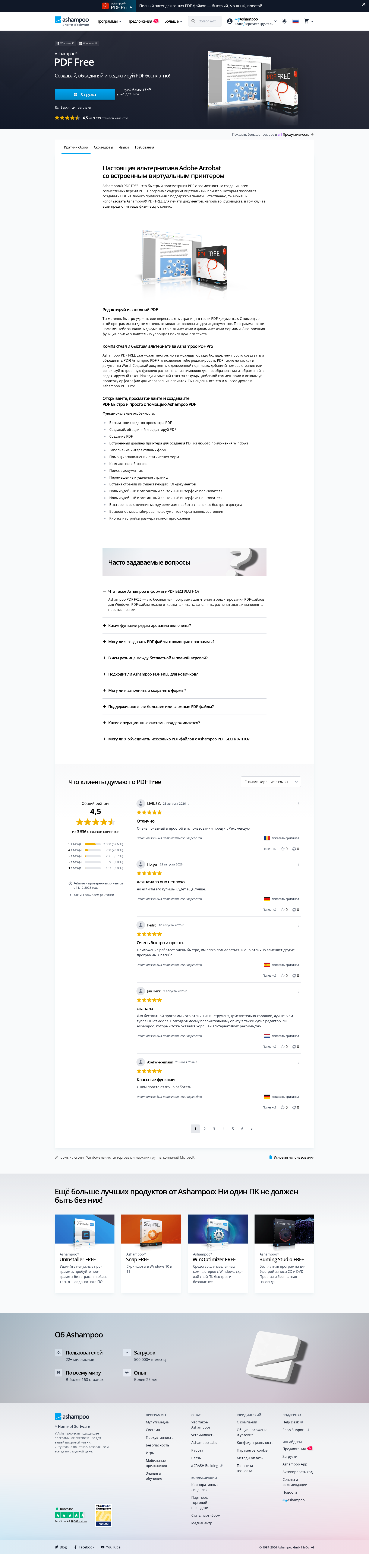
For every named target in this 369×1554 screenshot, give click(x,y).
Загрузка (87, 94)
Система (153, 1429)
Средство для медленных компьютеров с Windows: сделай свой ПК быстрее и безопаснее (218, 1274)
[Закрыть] (364, 4)
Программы (107, 21)
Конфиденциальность (254, 1442)
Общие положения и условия (252, 1432)
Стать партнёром (205, 1515)
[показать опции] (298, 803)
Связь (196, 1458)
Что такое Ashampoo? (200, 1425)
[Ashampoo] (72, 1416)
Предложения (142, 21)
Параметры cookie (252, 1450)
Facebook (86, 1547)
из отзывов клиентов (105, 117)
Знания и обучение (154, 1476)
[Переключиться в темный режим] (284, 21)
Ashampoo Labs (204, 1442)
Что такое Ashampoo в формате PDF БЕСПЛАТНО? (153, 591)
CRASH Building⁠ (204, 1465)
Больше (171, 21)
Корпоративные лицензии (204, 1487)
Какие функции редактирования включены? (149, 625)
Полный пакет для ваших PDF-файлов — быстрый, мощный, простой (200, 5)
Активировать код (298, 1472)
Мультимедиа (157, 1422)
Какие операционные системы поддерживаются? (154, 722)
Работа (197, 1450)
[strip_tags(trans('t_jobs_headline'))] (103, 1515)
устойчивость (202, 1435)
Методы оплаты (250, 1458)
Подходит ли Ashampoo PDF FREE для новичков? (153, 674)
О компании (247, 1422)
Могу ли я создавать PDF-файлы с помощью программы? (161, 641)
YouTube (113, 1547)
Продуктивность (159, 1437)
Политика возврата (245, 1468)
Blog (63, 1547)
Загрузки (290, 1456)
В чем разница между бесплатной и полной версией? (157, 657)
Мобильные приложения (156, 1463)
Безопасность (157, 1445)
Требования (144, 147)
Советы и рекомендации (295, 1482)
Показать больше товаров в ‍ (270, 134)
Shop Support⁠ (294, 1429)
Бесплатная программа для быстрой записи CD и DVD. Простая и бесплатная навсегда (283, 1274)
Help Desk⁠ (291, 1422)
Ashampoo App (295, 1464)
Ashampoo (294, 1500)
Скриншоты (103, 147)
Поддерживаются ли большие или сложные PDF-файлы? (161, 706)
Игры (150, 1453)
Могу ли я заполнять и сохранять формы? (147, 690)
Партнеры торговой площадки (199, 1502)
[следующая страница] (251, 1128)
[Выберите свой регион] (295, 21)
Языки (124, 147)
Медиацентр (201, 1523)
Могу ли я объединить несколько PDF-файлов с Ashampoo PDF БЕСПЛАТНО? (178, 738)
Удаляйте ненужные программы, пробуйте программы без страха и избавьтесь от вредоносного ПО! (84, 1274)
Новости (290, 1492)
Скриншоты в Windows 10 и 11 (149, 1269)
